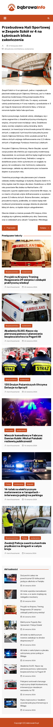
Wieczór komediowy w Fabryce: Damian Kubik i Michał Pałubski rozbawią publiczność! (23, 438)
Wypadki (30, 484)
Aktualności (9, 49)
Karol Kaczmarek (13, 287)
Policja (8, 484)
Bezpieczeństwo (12, 272)
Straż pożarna (11, 379)
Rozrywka (9, 430)
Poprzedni (11, 228)
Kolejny (43, 228)
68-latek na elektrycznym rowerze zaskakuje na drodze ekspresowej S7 (32, 638)
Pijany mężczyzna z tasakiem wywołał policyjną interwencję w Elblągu (34, 703)
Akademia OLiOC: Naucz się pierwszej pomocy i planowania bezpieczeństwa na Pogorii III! (23, 333)
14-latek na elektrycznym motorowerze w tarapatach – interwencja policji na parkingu (23, 492)
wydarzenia (29, 49)
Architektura (19, 49)
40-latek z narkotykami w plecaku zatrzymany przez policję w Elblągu (34, 653)
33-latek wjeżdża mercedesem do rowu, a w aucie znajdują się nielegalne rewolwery (33, 594)
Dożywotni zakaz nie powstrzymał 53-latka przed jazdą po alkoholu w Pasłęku (32, 578)
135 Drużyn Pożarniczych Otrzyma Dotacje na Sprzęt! (25, 386)
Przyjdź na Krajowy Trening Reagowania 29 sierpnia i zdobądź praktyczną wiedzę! (25, 279)
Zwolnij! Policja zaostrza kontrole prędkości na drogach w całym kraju (25, 546)
